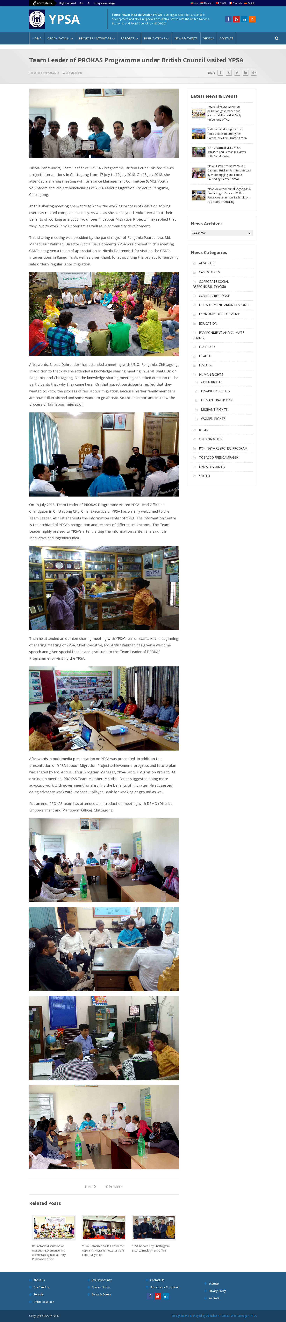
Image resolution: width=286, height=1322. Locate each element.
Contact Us (157, 1280)
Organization (58, 38)
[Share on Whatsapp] (229, 73)
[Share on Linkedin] (245, 73)
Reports (127, 38)
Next (91, 1186)
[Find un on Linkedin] (244, 19)
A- (89, 3)
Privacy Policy (217, 1291)
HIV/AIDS (205, 365)
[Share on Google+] (254, 73)
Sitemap (214, 1283)
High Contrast (67, 3)
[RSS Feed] (252, 19)
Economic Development (219, 314)
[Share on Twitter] (237, 73)
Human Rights (211, 374)
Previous (114, 1186)
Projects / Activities (95, 38)
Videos (208, 38)
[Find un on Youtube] (236, 19)
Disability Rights (215, 391)
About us (39, 1280)
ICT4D (203, 430)
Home (36, 38)
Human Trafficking (217, 400)
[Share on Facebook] (220, 73)
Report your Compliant (164, 1287)
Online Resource (43, 1302)
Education (208, 323)
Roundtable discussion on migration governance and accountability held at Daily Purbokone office (49, 1252)
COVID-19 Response (214, 296)
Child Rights (211, 382)
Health (205, 356)
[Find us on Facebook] (228, 19)
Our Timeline (41, 1287)
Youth (204, 476)
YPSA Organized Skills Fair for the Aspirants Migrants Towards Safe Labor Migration (103, 1250)
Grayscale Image (104, 3)
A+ (81, 3)
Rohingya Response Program (223, 448)
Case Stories (209, 272)
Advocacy (207, 263)
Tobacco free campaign (219, 457)
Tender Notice (101, 1287)
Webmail (214, 1298)
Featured (207, 347)
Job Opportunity (102, 1280)
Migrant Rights (74, 72)
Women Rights (213, 419)
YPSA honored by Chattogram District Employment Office (151, 1248)
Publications (154, 38)
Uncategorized (212, 467)
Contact (226, 38)
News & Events (186, 38)
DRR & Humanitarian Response (224, 305)
